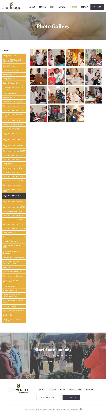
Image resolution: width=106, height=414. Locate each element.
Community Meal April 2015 (13, 106)
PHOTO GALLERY (75, 389)
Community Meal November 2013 (13, 196)
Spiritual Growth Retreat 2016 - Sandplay (14, 88)
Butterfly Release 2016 (11, 83)
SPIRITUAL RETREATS (48, 397)
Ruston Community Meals (12, 272)
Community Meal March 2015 (14, 110)
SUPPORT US (71, 397)
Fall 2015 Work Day (10, 93)
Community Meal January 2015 (14, 120)
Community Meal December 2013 (13, 190)
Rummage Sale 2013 (10, 241)
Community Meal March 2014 (14, 181)
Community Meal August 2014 (14, 151)
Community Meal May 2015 (13, 102)
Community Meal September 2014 (13, 146)
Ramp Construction (10, 286)
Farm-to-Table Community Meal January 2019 (12, 61)
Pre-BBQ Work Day (10, 290)
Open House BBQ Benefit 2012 (12, 246)
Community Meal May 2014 (13, 168)
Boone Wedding (9, 66)
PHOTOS (73, 7)
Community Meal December (13, 276)
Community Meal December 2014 (13, 134)
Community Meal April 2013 (13, 224)
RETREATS (62, 7)
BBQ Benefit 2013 (9, 232)
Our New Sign (8, 315)
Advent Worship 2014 (11, 129)
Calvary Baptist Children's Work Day (12, 320)
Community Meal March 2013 (14, 228)
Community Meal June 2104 (13, 159)
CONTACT (84, 7)
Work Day (6, 267)
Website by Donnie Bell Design (68, 409)
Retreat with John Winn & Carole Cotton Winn (12, 295)
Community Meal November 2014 (13, 140)
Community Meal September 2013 (13, 202)
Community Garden (10, 306)
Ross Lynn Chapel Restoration (13, 311)
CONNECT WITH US (53, 362)
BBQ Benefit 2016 (9, 79)
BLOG (52, 7)
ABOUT (32, 7)
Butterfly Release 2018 (11, 70)
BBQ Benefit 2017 (9, 74)
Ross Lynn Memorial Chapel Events (13, 301)
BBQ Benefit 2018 (9, 56)
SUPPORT (97, 7)
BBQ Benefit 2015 (9, 97)
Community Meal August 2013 (14, 207)
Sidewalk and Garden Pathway (14, 257)
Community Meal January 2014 (14, 185)
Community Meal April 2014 (13, 176)
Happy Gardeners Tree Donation (11, 252)
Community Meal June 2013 (13, 220)
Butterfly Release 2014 (11, 172)
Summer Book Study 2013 (12, 211)
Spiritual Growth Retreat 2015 (14, 125)
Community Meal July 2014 (13, 155)
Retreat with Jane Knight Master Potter (11, 281)
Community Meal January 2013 (14, 237)
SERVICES (42, 7)
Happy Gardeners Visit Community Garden (11, 262)
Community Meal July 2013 (13, 215)
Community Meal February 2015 (12, 115)
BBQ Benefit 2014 (9, 164)
